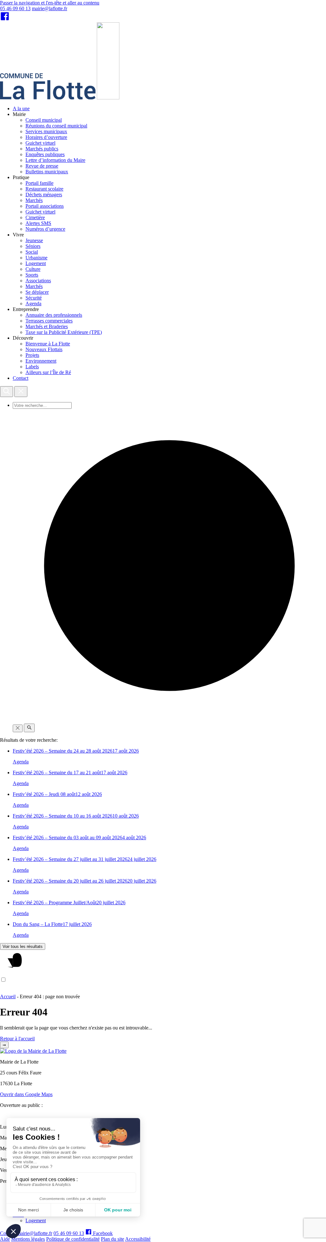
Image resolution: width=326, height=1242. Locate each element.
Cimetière (35, 217)
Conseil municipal (43, 120)
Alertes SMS (38, 223)
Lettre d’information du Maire (55, 160)
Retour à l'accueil (17, 1038)
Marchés (34, 200)
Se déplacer (37, 292)
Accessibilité (138, 1239)
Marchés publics (41, 148)
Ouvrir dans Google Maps (26, 1094)
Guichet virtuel (40, 143)
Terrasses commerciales (49, 320)
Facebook (102, 1233)
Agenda (33, 303)
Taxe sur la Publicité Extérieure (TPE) (63, 332)
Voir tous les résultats (23, 946)
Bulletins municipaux (46, 171)
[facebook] (5, 19)
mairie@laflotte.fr (49, 8)
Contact (20, 378)
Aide (5, 1239)
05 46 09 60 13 (15, 8)
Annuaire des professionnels (53, 315)
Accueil (8, 996)
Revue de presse (41, 166)
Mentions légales (28, 1239)
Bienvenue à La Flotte (47, 343)
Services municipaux (46, 131)
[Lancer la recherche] (29, 728)
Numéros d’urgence (45, 229)
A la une (21, 108)
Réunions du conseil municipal (56, 125)
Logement (35, 263)
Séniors (32, 246)
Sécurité (33, 297)
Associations (38, 280)
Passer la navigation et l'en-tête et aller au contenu (49, 2)
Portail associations (44, 206)
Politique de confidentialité (73, 1239)
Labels (32, 366)
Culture (32, 269)
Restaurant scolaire (44, 188)
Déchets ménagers (43, 194)
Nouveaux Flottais (43, 349)
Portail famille (39, 183)
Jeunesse (34, 240)
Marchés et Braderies (46, 326)
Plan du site (112, 1239)
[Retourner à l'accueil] (108, 97)
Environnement (40, 361)
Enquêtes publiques (45, 154)
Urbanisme (36, 257)
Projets (32, 355)
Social (31, 252)
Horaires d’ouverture (46, 137)
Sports (31, 275)
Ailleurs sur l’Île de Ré (48, 372)
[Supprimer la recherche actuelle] (18, 728)
